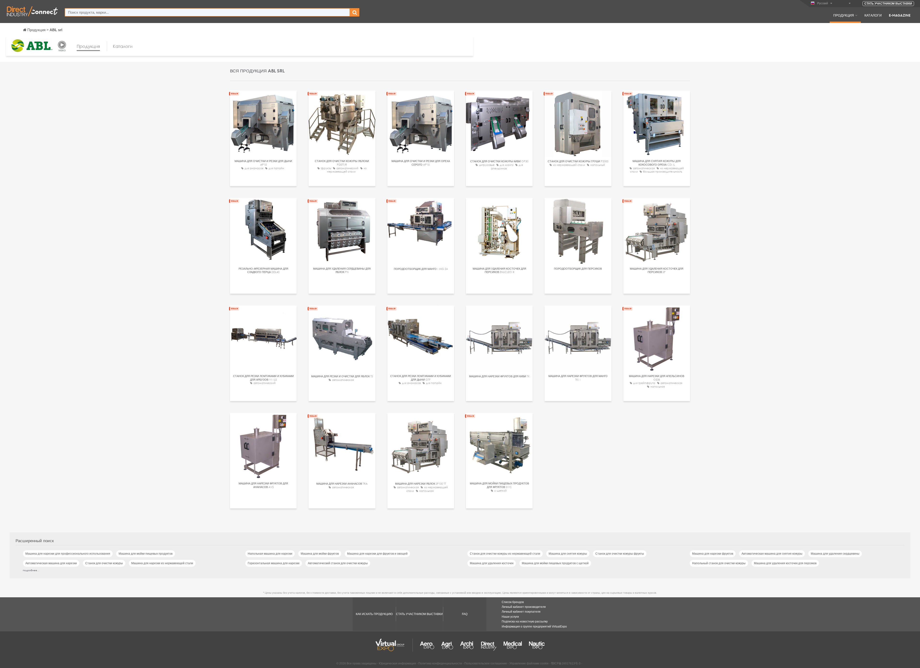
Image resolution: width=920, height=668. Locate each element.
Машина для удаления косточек (491, 563)
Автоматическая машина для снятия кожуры (772, 553)
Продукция (843, 15)
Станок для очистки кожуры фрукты (619, 553)
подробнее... (31, 570)
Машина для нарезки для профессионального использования (67, 553)
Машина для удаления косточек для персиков (785, 563)
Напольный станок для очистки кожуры (719, 563)
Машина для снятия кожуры (568, 553)
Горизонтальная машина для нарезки (273, 563)
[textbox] (207, 12)
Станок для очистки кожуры (104, 563)
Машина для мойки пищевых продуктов (145, 553)
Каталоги (873, 15)
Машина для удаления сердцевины (835, 553)
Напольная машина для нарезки (270, 553)
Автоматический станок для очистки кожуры (338, 563)
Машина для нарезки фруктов (712, 553)
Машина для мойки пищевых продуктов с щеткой (555, 563)
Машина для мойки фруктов (320, 553)
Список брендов (513, 602)
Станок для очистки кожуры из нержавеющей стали (505, 553)
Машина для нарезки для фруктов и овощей (377, 553)
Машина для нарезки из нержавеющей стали (162, 563)
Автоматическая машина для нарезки (51, 563)
